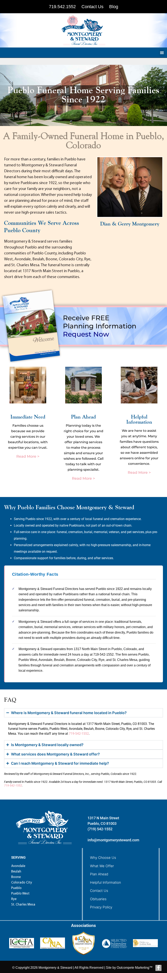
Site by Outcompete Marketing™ (129, 967)
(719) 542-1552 (100, 829)
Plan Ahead (99, 874)
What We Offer (102, 866)
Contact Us (99, 891)
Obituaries (98, 899)
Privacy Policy (101, 907)
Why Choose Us (103, 858)
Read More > (27, 456)
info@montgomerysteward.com (113, 840)
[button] (162, 53)
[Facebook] (158, 968)
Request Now (86, 334)
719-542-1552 (79, 734)
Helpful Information (105, 882)
